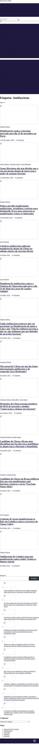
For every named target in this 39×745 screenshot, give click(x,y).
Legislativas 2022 (13, 48)
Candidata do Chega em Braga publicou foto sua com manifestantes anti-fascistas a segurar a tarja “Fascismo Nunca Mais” (19, 483)
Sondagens (7, 38)
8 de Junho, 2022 (5, 375)
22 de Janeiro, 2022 (6, 413)
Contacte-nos (8, 6)
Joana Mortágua (26, 164)
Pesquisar (3, 575)
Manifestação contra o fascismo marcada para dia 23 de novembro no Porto (18, 133)
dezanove (6, 734)
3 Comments (17, 450)
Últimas (6, 24)
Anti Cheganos (8, 36)
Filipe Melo (15, 400)
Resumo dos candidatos (18, 55)
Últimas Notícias (5, 127)
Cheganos (3, 475)
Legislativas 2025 (13, 42)
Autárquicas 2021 (13, 52)
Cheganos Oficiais (13, 31)
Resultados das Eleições (18, 54)
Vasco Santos (23, 400)
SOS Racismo (8, 731)
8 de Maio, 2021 (5, 565)
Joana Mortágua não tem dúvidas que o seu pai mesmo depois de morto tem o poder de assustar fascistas (19, 171)
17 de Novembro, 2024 (7, 140)
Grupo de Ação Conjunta (11, 729)
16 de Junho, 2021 (5, 450)
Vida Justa (7, 732)
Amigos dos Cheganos (14, 35)
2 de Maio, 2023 (5, 295)
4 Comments (16, 490)
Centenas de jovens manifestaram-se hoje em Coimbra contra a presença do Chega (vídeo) (19, 521)
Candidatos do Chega (17, 47)
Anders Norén (10, 742)
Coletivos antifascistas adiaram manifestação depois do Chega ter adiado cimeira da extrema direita (16, 248)
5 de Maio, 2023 (5, 255)
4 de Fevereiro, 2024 (6, 217)
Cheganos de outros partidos (16, 33)
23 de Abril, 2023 (5, 338)
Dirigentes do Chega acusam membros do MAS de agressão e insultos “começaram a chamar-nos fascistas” (18, 406)
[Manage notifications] (34, 740)
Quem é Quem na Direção (15, 28)
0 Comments (20, 140)
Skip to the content (5, 1)
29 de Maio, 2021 (5, 528)
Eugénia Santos (16, 437)
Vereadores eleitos (16, 57)
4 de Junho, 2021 (5, 490)
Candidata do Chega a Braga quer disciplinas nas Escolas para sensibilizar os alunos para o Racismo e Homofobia (19, 444)
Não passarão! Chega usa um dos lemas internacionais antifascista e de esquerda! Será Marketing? (19, 369)
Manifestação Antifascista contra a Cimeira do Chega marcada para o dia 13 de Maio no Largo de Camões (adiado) (18, 287)
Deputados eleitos (16, 43)
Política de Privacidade (10, 4)
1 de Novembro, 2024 (6, 177)
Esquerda (6, 736)
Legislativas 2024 (13, 45)
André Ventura (12, 30)
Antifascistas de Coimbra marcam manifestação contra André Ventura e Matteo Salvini (18, 559)
